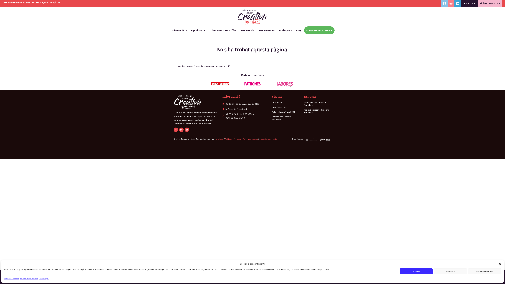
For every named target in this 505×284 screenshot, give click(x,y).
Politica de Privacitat (233, 139)
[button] (499, 264)
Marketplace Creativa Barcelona (281, 118)
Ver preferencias (484, 271)
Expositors (196, 30)
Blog (298, 30)
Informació (178, 30)
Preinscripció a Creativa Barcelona (315, 103)
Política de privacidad (29, 279)
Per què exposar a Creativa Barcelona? (316, 111)
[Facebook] (444, 3)
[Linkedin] (457, 3)
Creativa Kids (247, 30)
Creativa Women (266, 30)
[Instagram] (451, 3)
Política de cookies (11, 279)
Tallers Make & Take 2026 (222, 30)
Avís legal (220, 139)
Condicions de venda (268, 139)
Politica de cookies (250, 139)
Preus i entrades (279, 107)
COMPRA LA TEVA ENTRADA (319, 30)
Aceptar (416, 271)
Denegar (450, 271)
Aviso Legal (44, 279)
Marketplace (285, 30)
